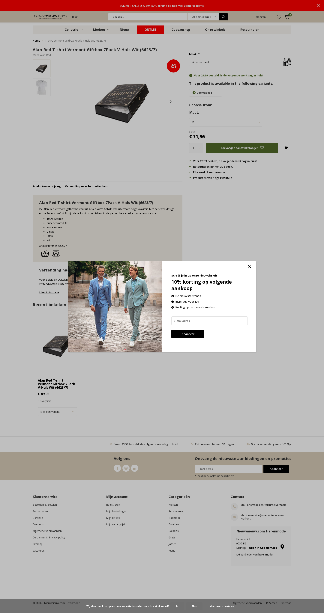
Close (250, 266)
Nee (194, 606)
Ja (177, 606)
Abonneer (188, 334)
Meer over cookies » (222, 606)
